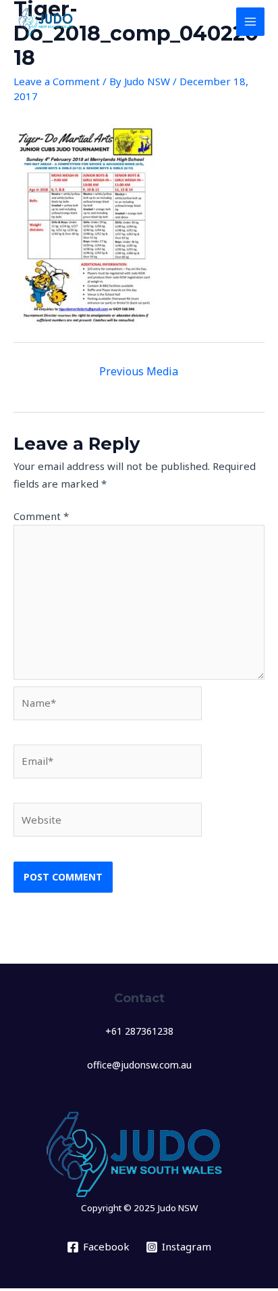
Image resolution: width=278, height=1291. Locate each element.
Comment (41, 516)
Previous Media (138, 371)
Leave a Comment (56, 81)
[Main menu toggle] (250, 22)
